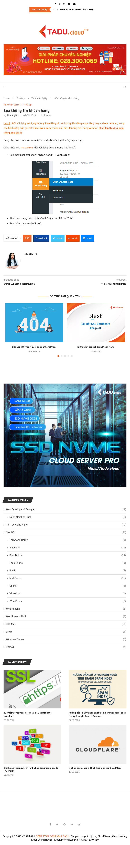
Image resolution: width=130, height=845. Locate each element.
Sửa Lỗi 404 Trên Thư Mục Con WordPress (34, 346)
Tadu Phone (67, 562)
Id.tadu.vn (67, 547)
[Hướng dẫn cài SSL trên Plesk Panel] (96, 322)
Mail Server (67, 578)
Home (6, 98)
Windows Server (66, 639)
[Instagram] (64, 4)
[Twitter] (60, 4)
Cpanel (67, 585)
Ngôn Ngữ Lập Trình (67, 517)
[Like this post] (28, 238)
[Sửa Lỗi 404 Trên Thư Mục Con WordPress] (34, 322)
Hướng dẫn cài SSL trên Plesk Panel (96, 346)
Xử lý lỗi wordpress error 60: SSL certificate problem (28, 714)
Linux (66, 631)
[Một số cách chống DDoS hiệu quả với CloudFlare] (97, 744)
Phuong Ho (12, 115)
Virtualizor (67, 593)
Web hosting (66, 608)
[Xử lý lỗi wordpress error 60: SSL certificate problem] (32, 689)
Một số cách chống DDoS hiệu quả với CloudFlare (95, 767)
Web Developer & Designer (66, 509)
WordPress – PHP (66, 616)
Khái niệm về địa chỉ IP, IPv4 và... (75, 9)
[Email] (74, 4)
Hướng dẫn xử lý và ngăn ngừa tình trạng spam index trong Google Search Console (97, 714)
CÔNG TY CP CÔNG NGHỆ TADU (52, 836)
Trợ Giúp (21, 98)
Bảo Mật (66, 624)
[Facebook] (55, 4)
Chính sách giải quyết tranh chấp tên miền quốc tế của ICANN (31, 769)
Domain (66, 646)
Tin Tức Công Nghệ (66, 524)
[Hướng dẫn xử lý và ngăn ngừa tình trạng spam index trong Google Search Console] (97, 689)
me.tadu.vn (27, 147)
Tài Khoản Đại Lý (39, 98)
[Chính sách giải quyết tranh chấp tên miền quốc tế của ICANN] (32, 744)
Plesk (67, 570)
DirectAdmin (67, 555)
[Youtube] (69, 4)
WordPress (67, 601)
